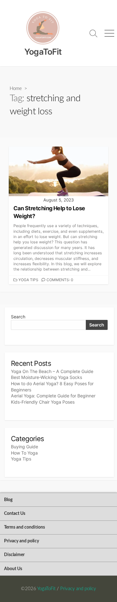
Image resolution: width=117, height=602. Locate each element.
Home (16, 88)
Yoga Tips (28, 279)
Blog (8, 499)
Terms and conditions (24, 527)
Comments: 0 (59, 279)
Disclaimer (14, 554)
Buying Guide (24, 446)
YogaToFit (46, 588)
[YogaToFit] (43, 28)
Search (18, 316)
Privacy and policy (21, 541)
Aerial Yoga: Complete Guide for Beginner (53, 395)
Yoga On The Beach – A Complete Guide (52, 371)
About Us (13, 568)
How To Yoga (24, 452)
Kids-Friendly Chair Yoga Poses (43, 402)
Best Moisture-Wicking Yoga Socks (46, 377)
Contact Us (14, 513)
